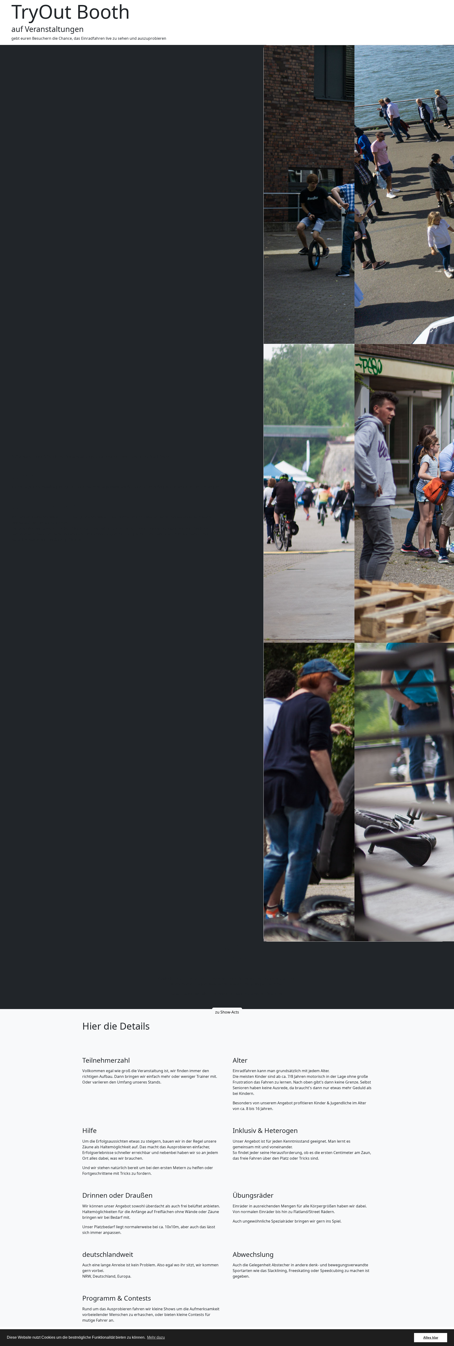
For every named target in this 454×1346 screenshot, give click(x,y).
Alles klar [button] (430, 1337)
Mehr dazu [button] (156, 1337)
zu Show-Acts (227, 1012)
